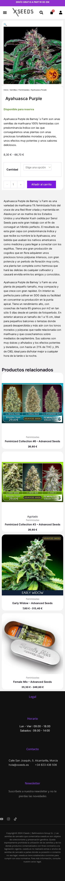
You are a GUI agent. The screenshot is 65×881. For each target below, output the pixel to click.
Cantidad (12, 169)
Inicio (6, 90)
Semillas (13, 90)
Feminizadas (24, 90)
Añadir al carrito (41, 184)
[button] (5, 13)
